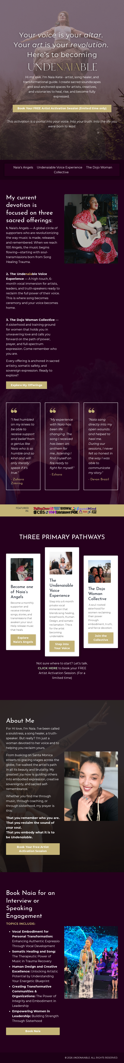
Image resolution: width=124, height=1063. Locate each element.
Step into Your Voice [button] (62, 646)
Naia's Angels (23, 167)
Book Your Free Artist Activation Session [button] (33, 849)
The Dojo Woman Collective (32, 320)
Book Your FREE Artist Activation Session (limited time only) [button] (62, 108)
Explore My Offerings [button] (26, 385)
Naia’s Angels (19, 228)
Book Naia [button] (32, 1031)
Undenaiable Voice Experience (59, 167)
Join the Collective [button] (100, 638)
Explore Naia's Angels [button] (23, 640)
